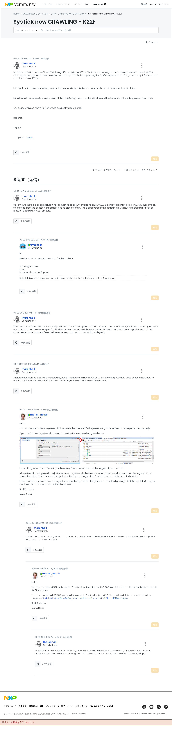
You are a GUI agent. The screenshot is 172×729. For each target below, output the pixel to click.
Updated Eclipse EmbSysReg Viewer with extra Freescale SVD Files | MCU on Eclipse (85, 598)
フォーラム (48, 4)
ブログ (87, 4)
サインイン (164, 4)
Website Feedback (78, 714)
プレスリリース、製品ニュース (59, 706)
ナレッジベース (63, 4)
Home (16, 13)
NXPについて (10, 706)
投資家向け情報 (36, 706)
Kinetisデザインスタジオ (72, 13)
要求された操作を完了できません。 (19, 722)
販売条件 (28, 714)
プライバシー (9, 714)
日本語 (144, 4)
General (29, 138)
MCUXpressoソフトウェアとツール (40, 13)
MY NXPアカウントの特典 (101, 706)
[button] (141, 65)
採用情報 (22, 706)
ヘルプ (153, 4)
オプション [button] (150, 42)
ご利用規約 (19, 714)
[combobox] (99, 30)
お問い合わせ (81, 706)
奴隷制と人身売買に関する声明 (44, 714)
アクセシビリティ (63, 714)
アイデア (77, 4)
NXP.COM (98, 4)
